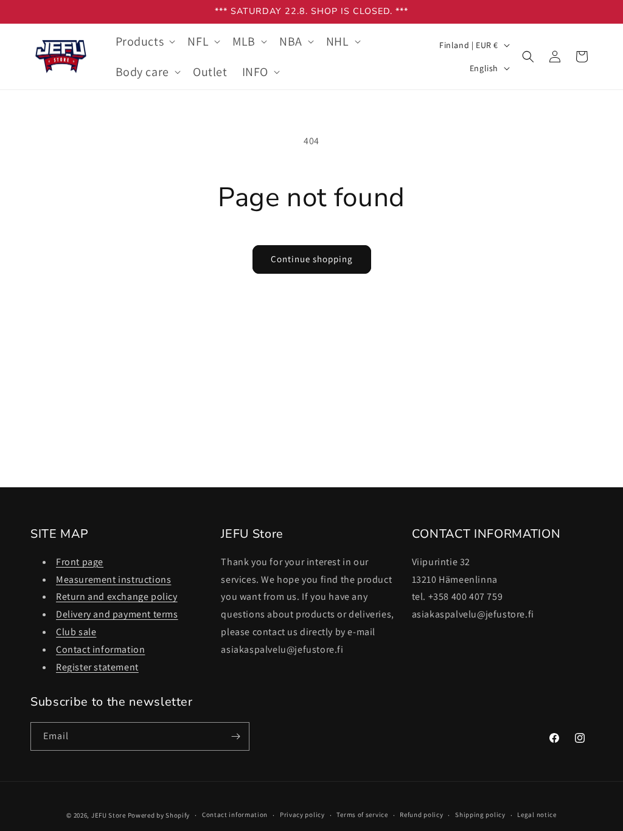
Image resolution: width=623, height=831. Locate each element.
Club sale (76, 631)
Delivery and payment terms (117, 614)
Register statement (97, 667)
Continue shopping (312, 259)
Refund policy (421, 814)
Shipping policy (480, 814)
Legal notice (536, 814)
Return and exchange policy (117, 596)
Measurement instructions (113, 579)
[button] (144, 41)
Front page (79, 561)
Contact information (100, 649)
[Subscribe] (235, 736)
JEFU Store (108, 815)
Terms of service (362, 814)
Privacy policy (302, 814)
